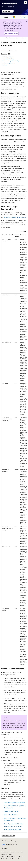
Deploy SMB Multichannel (11, 815)
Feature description (7, 57)
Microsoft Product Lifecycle (11, 25)
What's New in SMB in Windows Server (15, 217)
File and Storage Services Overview (14, 802)
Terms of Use (20, 856)
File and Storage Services (11, 38)
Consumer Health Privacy (7, 856)
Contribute (4, 854)
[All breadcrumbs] (2, 38)
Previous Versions (14, 852)
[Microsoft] (14, 17)
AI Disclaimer (4, 852)
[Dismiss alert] (25, 2)
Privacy (10, 854)
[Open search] (20, 17)
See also (4, 65)
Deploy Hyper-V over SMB (11, 811)
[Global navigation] (1, 17)
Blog (22, 852)
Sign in (25, 17)
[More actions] (25, 38)
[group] (14, 449)
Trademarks (4, 859)
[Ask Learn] (22, 38)
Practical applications (8, 59)
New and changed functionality (10, 61)
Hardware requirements (8, 63)
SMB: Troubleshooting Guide (12, 829)
